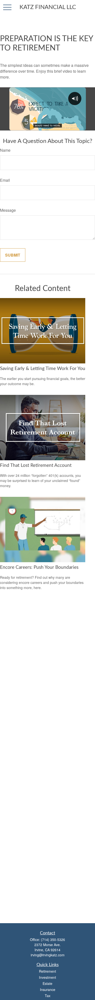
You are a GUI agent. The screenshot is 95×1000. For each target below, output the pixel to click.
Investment (47, 977)
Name (5, 150)
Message (8, 210)
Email (5, 180)
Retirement (47, 971)
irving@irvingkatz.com (48, 954)
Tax (47, 995)
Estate (47, 983)
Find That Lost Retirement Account (36, 465)
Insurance (47, 989)
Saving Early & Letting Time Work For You (42, 368)
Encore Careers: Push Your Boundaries (39, 567)
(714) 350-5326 (53, 939)
